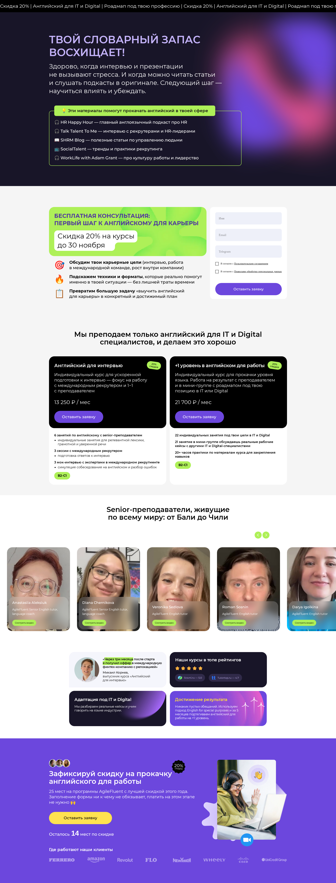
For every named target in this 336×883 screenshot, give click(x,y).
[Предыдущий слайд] (258, 535)
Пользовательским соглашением (251, 263)
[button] (78, 417)
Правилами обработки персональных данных (258, 271)
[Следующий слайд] (266, 535)
